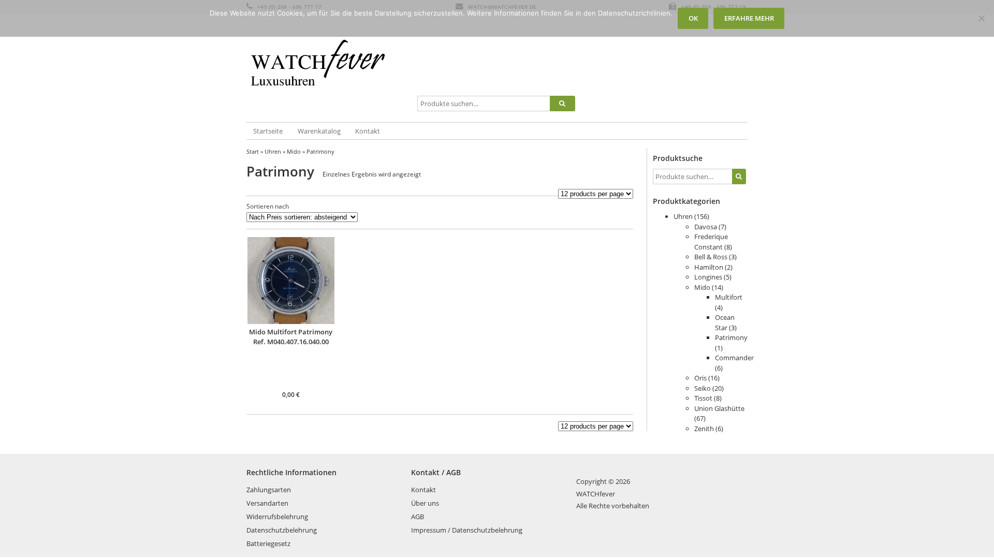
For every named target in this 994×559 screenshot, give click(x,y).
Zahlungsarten (268, 489)
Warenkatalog (319, 131)
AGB (417, 516)
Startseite (268, 131)
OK (693, 18)
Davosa (705, 226)
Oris (700, 378)
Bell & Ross (710, 256)
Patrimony (731, 337)
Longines (708, 277)
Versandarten (267, 503)
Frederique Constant (711, 242)
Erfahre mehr (749, 18)
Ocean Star (725, 322)
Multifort (728, 297)
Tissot (703, 398)
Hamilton (708, 267)
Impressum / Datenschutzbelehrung (466, 530)
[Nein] (981, 18)
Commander (734, 357)
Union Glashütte (719, 408)
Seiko (702, 388)
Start (252, 151)
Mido (294, 151)
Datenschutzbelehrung (281, 530)
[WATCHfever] (329, 68)
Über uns (425, 503)
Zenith (704, 428)
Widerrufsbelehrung (277, 516)
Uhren (273, 151)
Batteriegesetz (268, 543)
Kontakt (367, 131)
